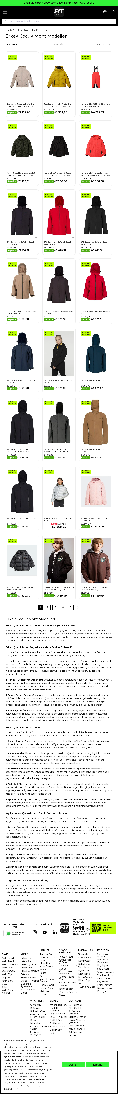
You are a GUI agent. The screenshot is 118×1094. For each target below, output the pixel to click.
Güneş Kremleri (105, 972)
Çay (42, 976)
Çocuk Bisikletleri (58, 1017)
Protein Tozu (66, 956)
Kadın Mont (8, 961)
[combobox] (59, 21)
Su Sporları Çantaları (74, 1012)
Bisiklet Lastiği (57, 1026)
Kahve (43, 969)
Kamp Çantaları (77, 1029)
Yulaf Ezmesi (47, 966)
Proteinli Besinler (68, 992)
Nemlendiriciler (105, 988)
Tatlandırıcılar (66, 989)
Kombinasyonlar (67, 982)
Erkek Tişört (27, 958)
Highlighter (103, 965)
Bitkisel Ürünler (38, 1011)
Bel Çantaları (75, 1005)
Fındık (43, 994)
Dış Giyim (36, 30)
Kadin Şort (7, 980)
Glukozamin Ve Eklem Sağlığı (38, 1015)
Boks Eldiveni (85, 964)
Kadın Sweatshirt (11, 964)
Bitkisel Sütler (47, 988)
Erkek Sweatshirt (30, 971)
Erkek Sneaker (28, 977)
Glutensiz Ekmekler (45, 961)
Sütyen (5, 987)
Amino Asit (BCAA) (65, 961)
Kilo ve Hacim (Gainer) (66, 978)
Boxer (24, 992)
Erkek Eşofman (29, 964)
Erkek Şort (26, 961)
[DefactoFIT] (59, 12)
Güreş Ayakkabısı (30, 980)
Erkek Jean (27, 967)
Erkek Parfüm (104, 985)
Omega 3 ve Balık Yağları (39, 1027)
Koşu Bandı (84, 973)
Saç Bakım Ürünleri (103, 955)
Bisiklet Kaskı (56, 1023)
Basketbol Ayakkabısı (26, 985)
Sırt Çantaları (75, 1032)
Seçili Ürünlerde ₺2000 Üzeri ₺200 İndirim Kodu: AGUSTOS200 (59, 2)
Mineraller (35, 1023)
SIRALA (100, 44)
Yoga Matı (83, 967)
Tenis (81, 983)
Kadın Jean (7, 967)
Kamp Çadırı (84, 960)
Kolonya (101, 991)
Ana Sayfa (10, 30)
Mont (46, 30)
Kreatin (63, 985)
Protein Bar (46, 954)
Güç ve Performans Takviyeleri (65, 971)
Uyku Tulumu (85, 970)
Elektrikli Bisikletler (54, 1009)
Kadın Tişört (8, 958)
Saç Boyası (103, 968)
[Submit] (4, 21)
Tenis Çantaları (76, 1025)
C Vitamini (35, 1005)
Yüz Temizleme (105, 975)
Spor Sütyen (8, 971)
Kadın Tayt (7, 974)
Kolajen (34, 1020)
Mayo (5, 984)
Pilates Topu (84, 980)
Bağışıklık (35, 1008)
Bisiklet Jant (55, 1029)
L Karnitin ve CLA (68, 965)
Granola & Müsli (48, 957)
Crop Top (6, 977)
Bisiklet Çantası (57, 1020)
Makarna (44, 991)
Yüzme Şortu (28, 989)
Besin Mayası (47, 985)
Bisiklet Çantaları (77, 1017)
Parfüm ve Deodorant (103, 961)
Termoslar (83, 954)
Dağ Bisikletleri (57, 1013)
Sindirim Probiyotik (35, 1033)
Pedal (52, 1033)
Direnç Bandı (85, 957)
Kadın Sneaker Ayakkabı (9, 991)
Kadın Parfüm (104, 978)
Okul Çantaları (76, 1008)
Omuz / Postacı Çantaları (77, 1021)
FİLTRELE (12, 44)
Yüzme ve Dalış (86, 986)
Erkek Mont (27, 974)
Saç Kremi (102, 981)
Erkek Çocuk (23, 30)
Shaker (62, 995)
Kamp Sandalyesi (87, 977)
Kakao (43, 973)
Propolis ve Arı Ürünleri (47, 980)
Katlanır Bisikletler (58, 1005)
